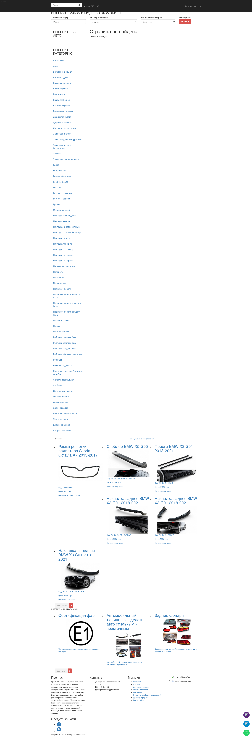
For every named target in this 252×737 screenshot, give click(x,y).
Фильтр (184, 21)
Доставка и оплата (141, 687)
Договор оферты (140, 697)
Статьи (136, 684)
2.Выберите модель (99, 17)
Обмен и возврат (140, 689)
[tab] (68, 60)
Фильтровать (185, 17)
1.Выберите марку (59, 17)
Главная (136, 681)
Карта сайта (138, 700)
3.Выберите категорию (151, 17)
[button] (190, 6)
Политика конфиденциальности (147, 694)
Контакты (137, 692)
